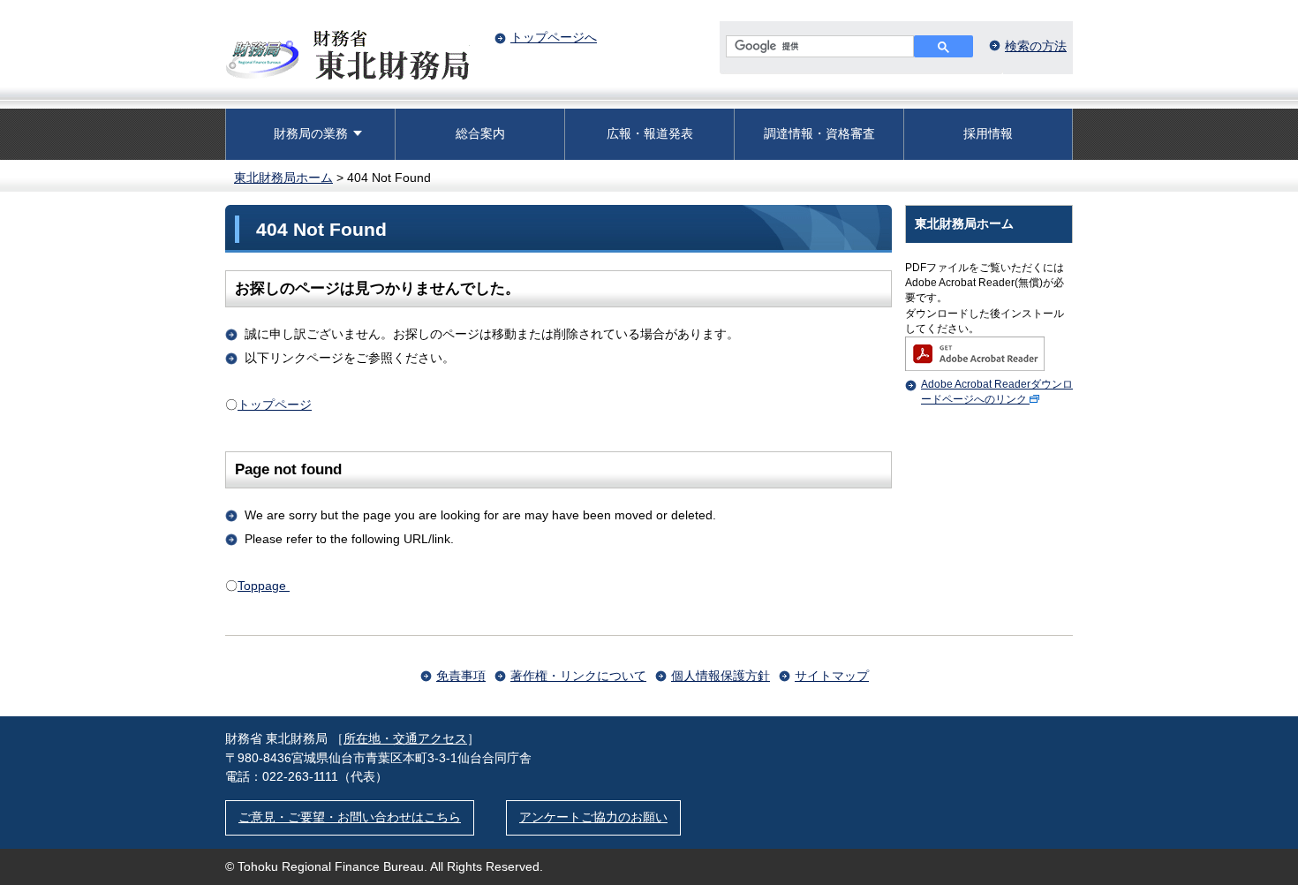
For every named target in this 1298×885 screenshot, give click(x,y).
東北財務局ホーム (283, 177)
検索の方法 (1036, 46)
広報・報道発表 (650, 133)
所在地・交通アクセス (405, 738)
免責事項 (461, 676)
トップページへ (553, 37)
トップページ (275, 404)
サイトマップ (832, 676)
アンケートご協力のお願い (593, 817)
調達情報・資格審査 (819, 133)
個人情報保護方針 (720, 676)
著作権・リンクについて (578, 676)
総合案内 (480, 133)
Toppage (264, 586)
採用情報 (988, 133)
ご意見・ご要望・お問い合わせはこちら (349, 817)
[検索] (943, 46)
